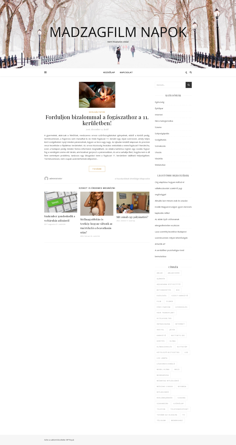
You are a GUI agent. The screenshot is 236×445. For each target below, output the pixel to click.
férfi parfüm (163, 307)
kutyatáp (182, 347)
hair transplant (166, 313)
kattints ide (178, 335)
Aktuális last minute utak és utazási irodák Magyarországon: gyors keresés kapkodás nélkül (173, 206)
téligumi (161, 420)
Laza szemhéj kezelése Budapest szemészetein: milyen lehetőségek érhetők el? (171, 237)
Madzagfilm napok (118, 31)
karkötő (161, 335)
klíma (173, 341)
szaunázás (162, 403)
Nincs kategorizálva (164, 121)
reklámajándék (165, 398)
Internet (159, 114)
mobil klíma (163, 369)
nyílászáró (163, 392)
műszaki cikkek (165, 386)
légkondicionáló (166, 364)
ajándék (161, 279)
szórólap (178, 403)
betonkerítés (164, 290)
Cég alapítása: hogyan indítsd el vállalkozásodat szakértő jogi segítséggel (169, 188)
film (159, 301)
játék (172, 330)
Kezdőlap (109, 72)
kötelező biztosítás (168, 352)
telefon (161, 409)
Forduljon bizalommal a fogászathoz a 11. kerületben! (97, 119)
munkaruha (163, 375)
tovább (97, 169)
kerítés (161, 341)
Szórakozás (160, 146)
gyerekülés (181, 307)
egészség (162, 296)
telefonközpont (179, 409)
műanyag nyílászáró (168, 381)
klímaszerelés (164, 347)
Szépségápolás (162, 133)
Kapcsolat (126, 72)
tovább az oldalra (167, 415)
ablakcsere (174, 273)
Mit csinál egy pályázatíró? (132, 217)
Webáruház (160, 164)
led (186, 352)
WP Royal (70, 440)
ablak (160, 273)
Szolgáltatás (97, 112)
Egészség (159, 102)
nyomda (182, 386)
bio (178, 290)
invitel (160, 330)
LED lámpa (162, 358)
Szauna (158, 127)
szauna (181, 398)
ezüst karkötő (180, 296)
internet (180, 324)
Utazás (158, 152)
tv (183, 415)
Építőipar (159, 108)
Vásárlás (159, 158)
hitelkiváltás (164, 318)
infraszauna (163, 324)
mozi (177, 369)
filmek (169, 301)
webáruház (177, 420)
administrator (55, 178)
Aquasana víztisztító (169, 284)
